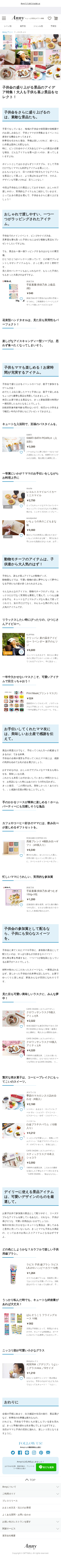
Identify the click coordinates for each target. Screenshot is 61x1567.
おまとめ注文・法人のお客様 (16, 1507)
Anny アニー (7, 32)
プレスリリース (10, 1500)
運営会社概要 (8, 1535)
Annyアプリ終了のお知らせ (30, 3)
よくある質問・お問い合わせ (16, 1514)
